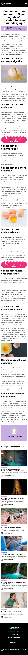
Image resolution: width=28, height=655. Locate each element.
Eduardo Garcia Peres (8, 504)
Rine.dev (25, 649)
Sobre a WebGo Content (14, 640)
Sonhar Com (4, 467)
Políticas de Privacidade (14, 637)
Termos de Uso (14, 642)
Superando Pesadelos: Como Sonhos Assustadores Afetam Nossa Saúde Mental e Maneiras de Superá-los (12, 471)
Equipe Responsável (14, 632)
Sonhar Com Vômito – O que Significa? (11, 611)
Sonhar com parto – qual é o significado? (11, 554)
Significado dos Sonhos (11, 27)
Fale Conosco (14, 634)
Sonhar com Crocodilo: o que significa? (11, 527)
